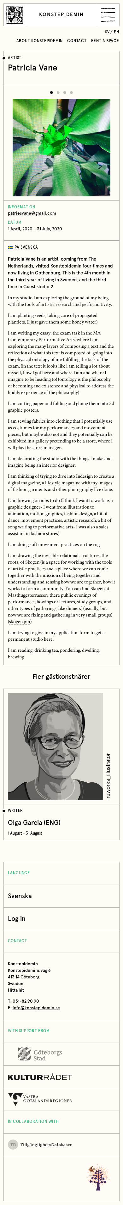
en (116, 32)
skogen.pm (19, 622)
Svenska (20, 896)
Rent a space (105, 41)
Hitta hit (16, 990)
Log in (17, 918)
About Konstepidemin (39, 41)
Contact (76, 41)
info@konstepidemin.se (36, 1008)
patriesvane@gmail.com (32, 213)
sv (107, 32)
